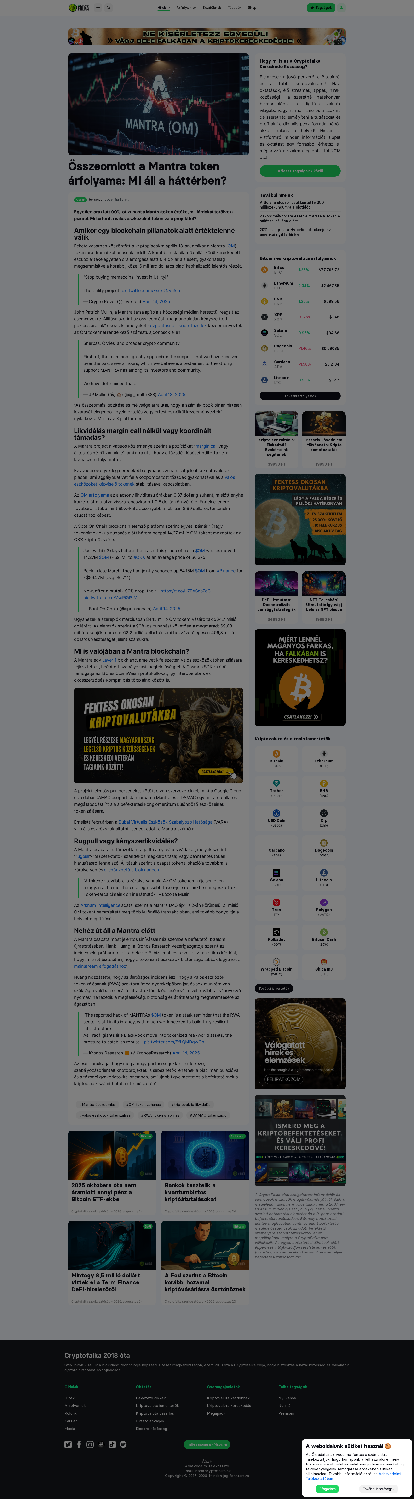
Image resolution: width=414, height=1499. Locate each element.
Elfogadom (327, 1489)
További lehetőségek (379, 1489)
